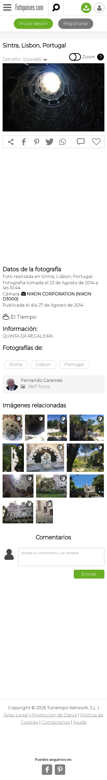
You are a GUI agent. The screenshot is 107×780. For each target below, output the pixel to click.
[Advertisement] (53, 207)
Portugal (74, 364)
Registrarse (75, 23)
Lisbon (43, 364)
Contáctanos (56, 722)
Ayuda (79, 722)
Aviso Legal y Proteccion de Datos (40, 715)
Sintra (15, 364)
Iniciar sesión (33, 23)
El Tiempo (19, 317)
